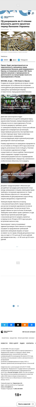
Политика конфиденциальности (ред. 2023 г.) (14, 362)
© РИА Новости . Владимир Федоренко (9, 52)
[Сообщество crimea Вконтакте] (11, 325)
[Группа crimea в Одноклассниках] (24, 325)
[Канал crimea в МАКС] (31, 325)
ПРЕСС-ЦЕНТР (13, 344)
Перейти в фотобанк (22, 52)
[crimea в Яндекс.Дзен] (18, 325)
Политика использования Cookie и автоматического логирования (17, 359)
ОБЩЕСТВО (13, 338)
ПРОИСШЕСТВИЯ (23, 338)
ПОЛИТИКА (5, 338)
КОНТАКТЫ (30, 344)
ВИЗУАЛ (31, 338)
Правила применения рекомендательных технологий (17, 363)
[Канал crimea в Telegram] (4, 325)
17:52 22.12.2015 (5, 29)
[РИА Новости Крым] (7, 17)
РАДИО (22, 344)
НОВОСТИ (4, 344)
